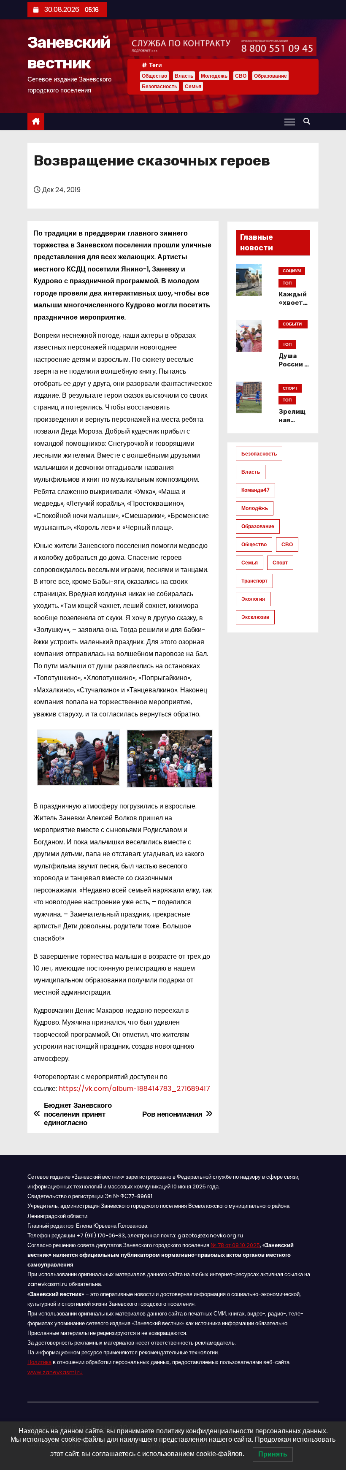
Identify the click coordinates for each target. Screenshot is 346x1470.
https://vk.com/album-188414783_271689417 (134, 1088)
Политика (39, 1362)
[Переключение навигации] (289, 121)
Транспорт (254, 580)
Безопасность (159, 86)
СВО (240, 75)
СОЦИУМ (292, 271)
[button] (309, 121)
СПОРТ (290, 388)
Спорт (280, 562)
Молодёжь (214, 75)
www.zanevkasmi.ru (55, 1372)
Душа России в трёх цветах (293, 368)
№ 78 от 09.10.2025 (235, 1245)
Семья (193, 86)
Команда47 (255, 490)
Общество (154, 75)
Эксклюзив (255, 617)
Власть (184, 75)
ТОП (287, 283)
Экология (253, 598)
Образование (270, 75)
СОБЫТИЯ (292, 324)
